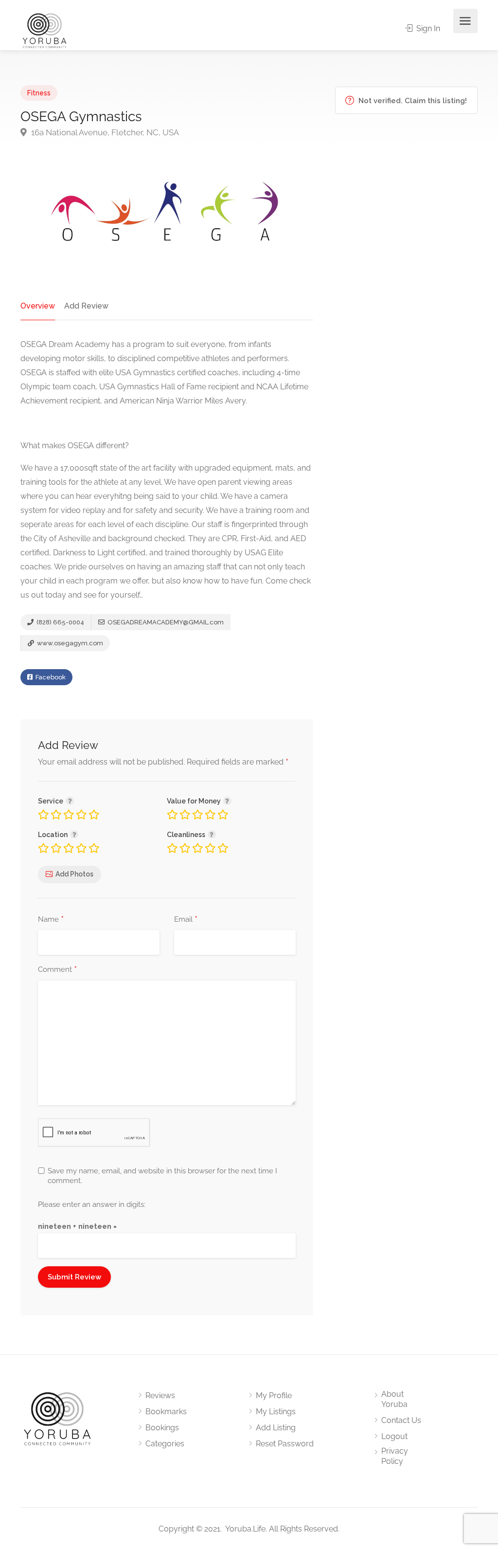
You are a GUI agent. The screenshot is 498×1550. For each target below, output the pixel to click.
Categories (164, 1443)
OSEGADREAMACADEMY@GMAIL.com (165, 622)
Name (51, 920)
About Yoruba (394, 1399)
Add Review (86, 305)
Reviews (160, 1395)
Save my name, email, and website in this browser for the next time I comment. (162, 1176)
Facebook (50, 677)
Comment (57, 970)
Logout (394, 1436)
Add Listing (276, 1427)
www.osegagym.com (69, 643)
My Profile (274, 1395)
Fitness (39, 93)
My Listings (276, 1411)
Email (185, 920)
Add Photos (74, 874)
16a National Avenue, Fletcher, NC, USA (104, 132)
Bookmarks (166, 1411)
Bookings (162, 1427)
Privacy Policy (394, 1456)
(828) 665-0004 (59, 622)
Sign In (427, 28)
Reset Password (285, 1443)
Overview (37, 305)
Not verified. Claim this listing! (411, 100)
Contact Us (401, 1420)
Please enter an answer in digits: (91, 1204)
